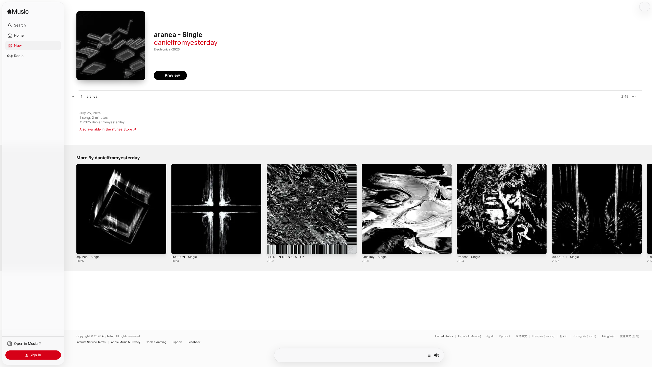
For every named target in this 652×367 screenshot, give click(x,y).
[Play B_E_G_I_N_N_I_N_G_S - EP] (273, 247)
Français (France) (543, 336)
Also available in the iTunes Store (105, 129)
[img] (18, 12)
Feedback (194, 342)
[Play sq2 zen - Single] (83, 247)
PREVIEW (622, 96)
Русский (504, 336)
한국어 (563, 336)
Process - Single (470, 166)
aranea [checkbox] (92, 96)
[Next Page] (646, 209)
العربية (490, 336)
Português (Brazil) (584, 336)
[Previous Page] (71, 209)
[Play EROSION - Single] (178, 247)
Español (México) (469, 336)
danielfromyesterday (186, 42)
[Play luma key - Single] (368, 247)
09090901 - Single (566, 166)
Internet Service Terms (91, 342)
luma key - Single (375, 166)
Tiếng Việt (608, 336)
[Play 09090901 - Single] (558, 247)
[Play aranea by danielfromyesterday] (81, 96)
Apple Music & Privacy (125, 342)
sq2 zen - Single (89, 166)
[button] (33, 25)
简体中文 (521, 336)
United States (444, 336)
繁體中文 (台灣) (629, 336)
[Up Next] (429, 355)
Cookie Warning (156, 342)
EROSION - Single (185, 166)
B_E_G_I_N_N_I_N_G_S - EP (287, 166)
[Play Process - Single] (463, 247)
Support (177, 342)
